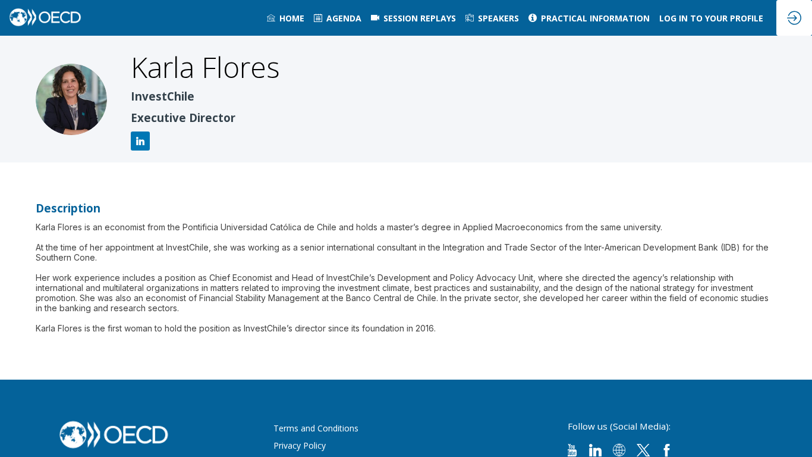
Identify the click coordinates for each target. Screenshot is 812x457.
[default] (413, 18)
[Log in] (794, 18)
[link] (285, 18)
